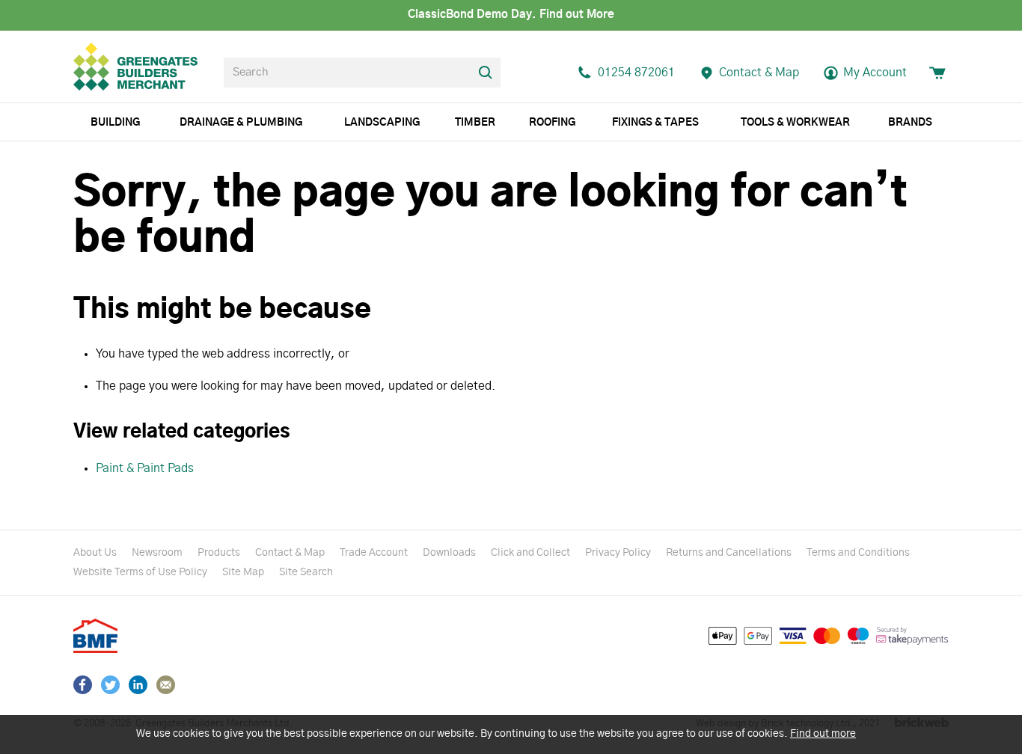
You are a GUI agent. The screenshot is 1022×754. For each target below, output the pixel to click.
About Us (95, 553)
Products (219, 553)
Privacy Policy (618, 553)
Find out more (823, 734)
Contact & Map (290, 553)
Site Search (306, 572)
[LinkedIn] (138, 684)
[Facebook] (83, 684)
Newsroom (157, 553)
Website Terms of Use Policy (140, 572)
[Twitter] (110, 684)
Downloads (449, 553)
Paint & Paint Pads (145, 468)
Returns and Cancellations (729, 553)
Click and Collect (530, 553)
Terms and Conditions (858, 553)
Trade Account (374, 553)
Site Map (243, 572)
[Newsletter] (166, 684)
